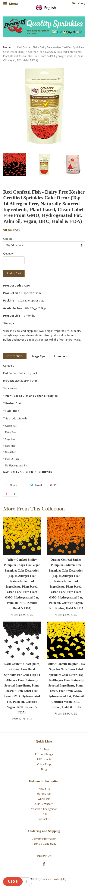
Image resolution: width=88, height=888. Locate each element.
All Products (44, 759)
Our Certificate (44, 804)
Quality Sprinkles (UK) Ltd (55, 879)
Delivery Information (44, 839)
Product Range (44, 754)
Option (7, 239)
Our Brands (44, 794)
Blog (44, 769)
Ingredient (60, 356)
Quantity (8, 253)
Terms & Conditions (44, 843)
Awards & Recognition (44, 809)
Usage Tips (38, 356)
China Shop (44, 764)
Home (7, 47)
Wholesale (44, 799)
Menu (13, 3)
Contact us (44, 819)
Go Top (44, 749)
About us (44, 789)
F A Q (44, 814)
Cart (81, 3)
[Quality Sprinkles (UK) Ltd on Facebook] (44, 865)
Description (14, 356)
